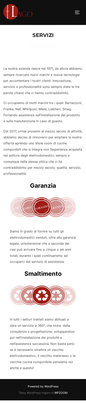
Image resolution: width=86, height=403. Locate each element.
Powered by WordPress (43, 386)
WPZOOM (60, 392)
